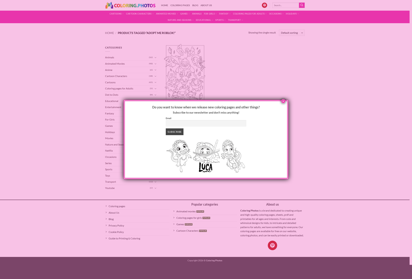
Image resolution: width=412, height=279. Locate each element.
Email (168, 118)
